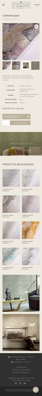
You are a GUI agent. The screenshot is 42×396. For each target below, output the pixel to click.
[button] (3, 5)
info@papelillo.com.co (22, 362)
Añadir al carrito (20, 123)
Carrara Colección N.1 (11, 19)
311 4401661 (22, 359)
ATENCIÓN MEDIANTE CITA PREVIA (22, 357)
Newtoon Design (30, 391)
